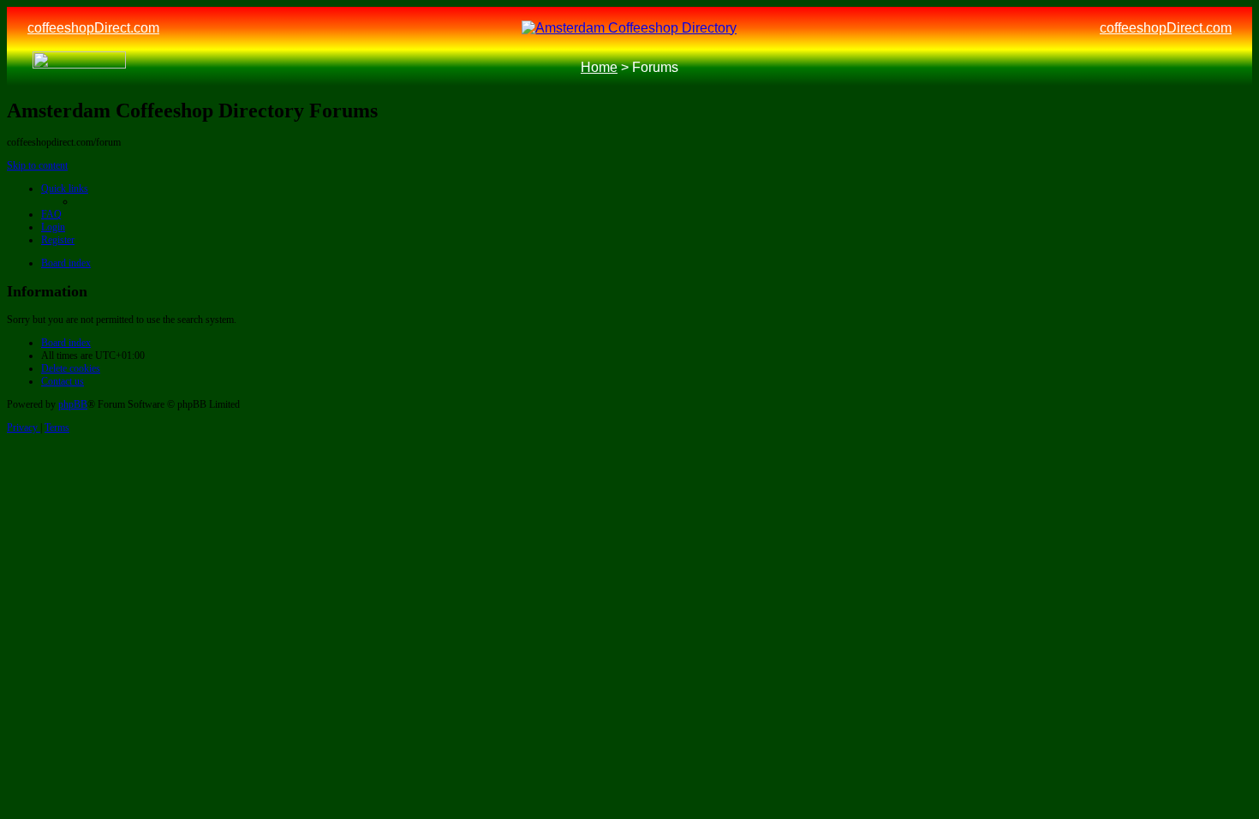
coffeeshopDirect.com (93, 28)
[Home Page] (79, 67)
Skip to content (37, 165)
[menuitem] (51, 214)
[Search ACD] (156, 68)
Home (599, 67)
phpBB (72, 404)
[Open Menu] (1216, 68)
